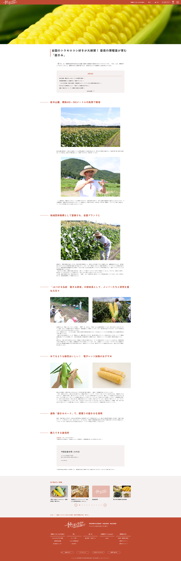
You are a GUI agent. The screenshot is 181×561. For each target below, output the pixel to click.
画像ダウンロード (123, 541)
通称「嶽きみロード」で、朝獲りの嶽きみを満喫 (71, 88)
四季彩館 (59, 437)
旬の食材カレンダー (57, 543)
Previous (76, 505)
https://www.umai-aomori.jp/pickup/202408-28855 (59, 494)
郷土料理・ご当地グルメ (90, 538)
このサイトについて (98, 552)
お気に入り (166, 2)
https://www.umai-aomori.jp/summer (122, 493)
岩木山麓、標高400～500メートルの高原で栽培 (71, 78)
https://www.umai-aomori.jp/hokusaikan (80, 494)
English (106, 538)
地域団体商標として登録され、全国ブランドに (70, 80)
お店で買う (74, 543)
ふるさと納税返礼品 (74, 541)
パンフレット (82, 552)
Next (105, 505)
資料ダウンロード (123, 543)
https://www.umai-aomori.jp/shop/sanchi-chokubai (101, 493)
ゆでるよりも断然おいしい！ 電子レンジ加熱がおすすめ (73, 85)
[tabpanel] (59, 494)
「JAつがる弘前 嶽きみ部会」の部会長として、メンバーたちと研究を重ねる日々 (79, 83)
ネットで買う (74, 538)
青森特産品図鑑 (57, 541)
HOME (51, 515)
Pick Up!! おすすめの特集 (57, 538)
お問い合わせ (114, 552)
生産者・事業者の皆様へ (123, 538)
